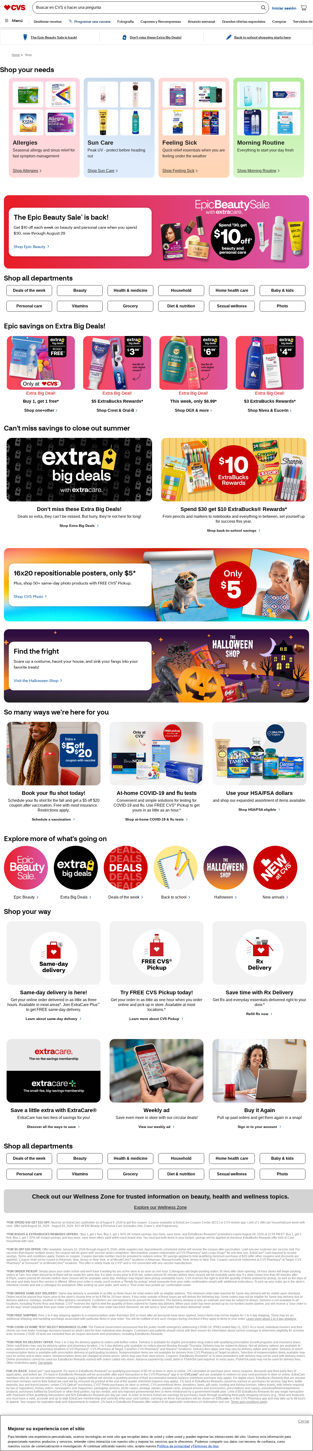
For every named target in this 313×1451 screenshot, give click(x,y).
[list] (156, 128)
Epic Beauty (24, 897)
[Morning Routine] (252, 95)
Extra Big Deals (74, 897)
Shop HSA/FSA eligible (257, 810)
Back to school (174, 897)
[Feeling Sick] (177, 95)
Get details (45, 1362)
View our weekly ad (154, 1127)
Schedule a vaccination (51, 819)
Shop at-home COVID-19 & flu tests (154, 819)
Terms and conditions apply (249, 1402)
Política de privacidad (173, 1446)
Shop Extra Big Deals (77, 526)
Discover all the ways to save (51, 1127)
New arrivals (273, 897)
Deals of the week (123, 897)
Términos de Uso (206, 1446)
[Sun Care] (103, 95)
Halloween (223, 897)
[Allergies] (28, 95)
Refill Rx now (257, 1014)
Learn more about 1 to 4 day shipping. (271, 1319)
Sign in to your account (257, 1127)
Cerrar (303, 1421)
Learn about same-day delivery (51, 1019)
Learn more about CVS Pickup (154, 1019)
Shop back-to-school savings (231, 530)
